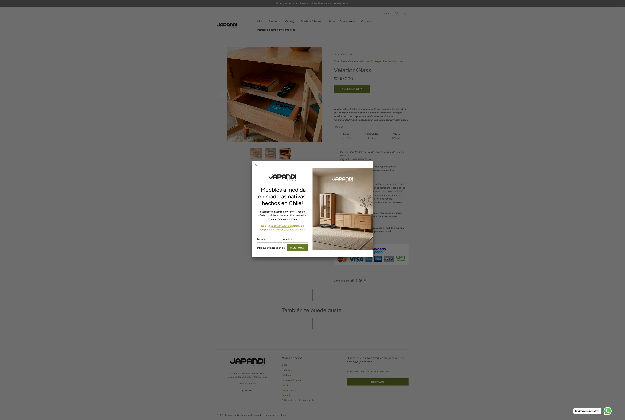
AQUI (302, 229)
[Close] (255, 164)
